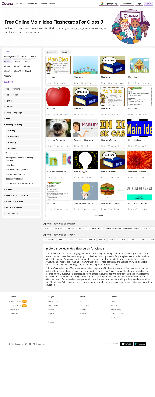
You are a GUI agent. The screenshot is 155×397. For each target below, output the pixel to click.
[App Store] (126, 344)
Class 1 (23, 56)
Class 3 (7, 61)
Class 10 (17, 71)
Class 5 (27, 61)
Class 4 (17, 61)
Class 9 (7, 71)
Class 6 (7, 66)
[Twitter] (25, 344)
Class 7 (17, 66)
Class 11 (28, 71)
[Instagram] (34, 344)
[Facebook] (30, 344)
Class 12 (7, 76)
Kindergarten (10, 56)
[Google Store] (140, 344)
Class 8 (27, 66)
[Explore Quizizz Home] (7, 3)
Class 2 (33, 56)
